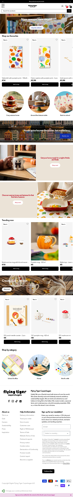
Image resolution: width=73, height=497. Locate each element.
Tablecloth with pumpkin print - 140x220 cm (15, 78)
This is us (5, 415)
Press (4, 429)
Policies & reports (26, 439)
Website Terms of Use (27, 436)
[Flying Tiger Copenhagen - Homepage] (32, 6)
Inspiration (5, 432)
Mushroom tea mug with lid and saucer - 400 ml (15, 262)
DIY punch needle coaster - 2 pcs (14, 335)
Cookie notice (25, 446)
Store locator (24, 422)
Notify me (65, 136)
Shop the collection (36, 28)
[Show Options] (67, 433)
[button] (3, 6)
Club (3, 419)
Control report (25, 456)
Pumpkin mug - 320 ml (38, 262)
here (53, 495)
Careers (4, 422)
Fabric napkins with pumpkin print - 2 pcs (44, 78)
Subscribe (48, 471)
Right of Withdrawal (27, 429)
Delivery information (27, 415)
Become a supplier (26, 460)
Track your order (25, 419)
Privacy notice (25, 443)
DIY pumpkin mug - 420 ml (40, 335)
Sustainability (6, 426)
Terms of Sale (24, 432)
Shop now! (55, 165)
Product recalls (25, 453)
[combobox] (57, 433)
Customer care (25, 426)
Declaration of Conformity (29, 450)
